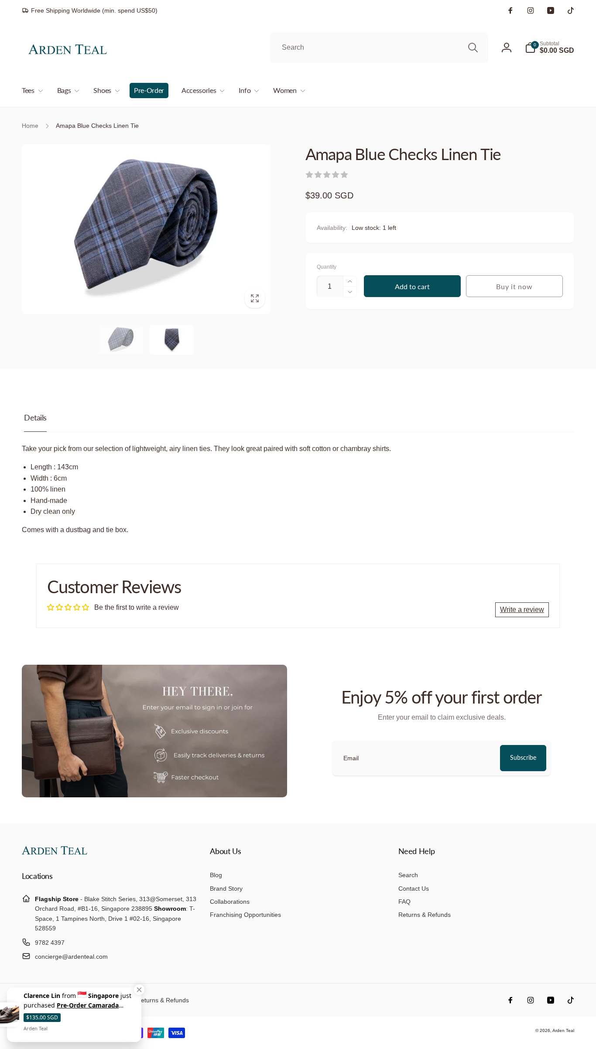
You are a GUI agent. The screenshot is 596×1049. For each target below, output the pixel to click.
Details (35, 417)
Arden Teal (563, 1030)
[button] (549, 47)
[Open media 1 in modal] (146, 229)
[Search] (473, 47)
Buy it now (514, 286)
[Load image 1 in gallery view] (121, 340)
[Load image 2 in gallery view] (171, 340)
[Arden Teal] (54, 852)
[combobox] (379, 47)
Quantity (326, 267)
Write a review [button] (522, 609)
